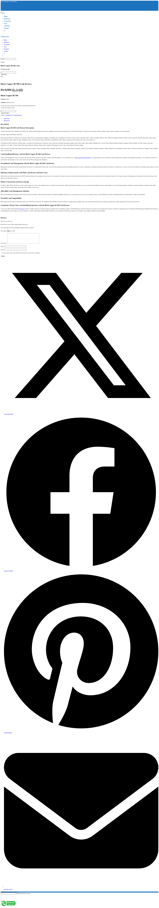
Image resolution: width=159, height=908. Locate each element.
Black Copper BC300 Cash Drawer (83, 157)
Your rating (4, 231)
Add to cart (4, 74)
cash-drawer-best (18, 115)
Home (5, 40)
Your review (4, 243)
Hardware (6, 42)
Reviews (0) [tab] (7, 120)
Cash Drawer (21, 208)
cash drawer (8, 115)
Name (2, 246)
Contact (6, 51)
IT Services (7, 44)
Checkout (6, 48)
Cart (5, 46)
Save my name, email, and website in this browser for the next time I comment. (21, 253)
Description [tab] (6, 118)
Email (2, 249)
